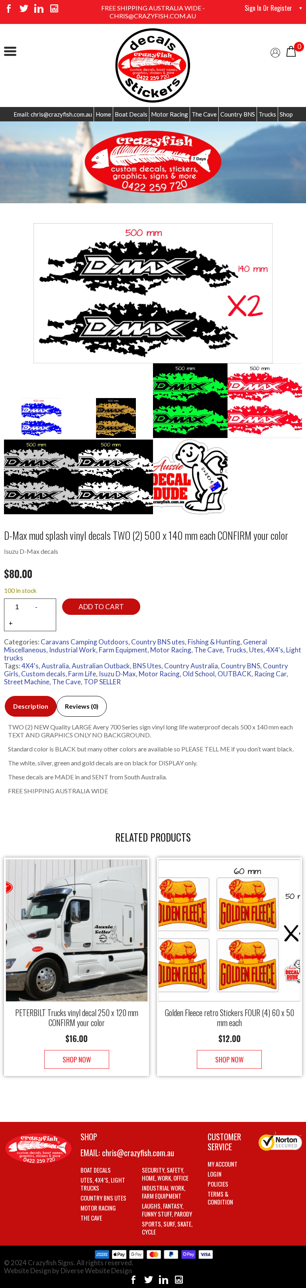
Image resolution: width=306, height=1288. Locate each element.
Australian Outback (101, 666)
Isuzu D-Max (117, 674)
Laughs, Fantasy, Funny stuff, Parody (167, 1210)
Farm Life (82, 674)
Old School (198, 674)
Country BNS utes (158, 642)
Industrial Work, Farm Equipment (98, 650)
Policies (218, 1183)
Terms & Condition (220, 1197)
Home (103, 114)
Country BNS (237, 114)
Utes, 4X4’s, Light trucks (102, 1184)
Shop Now (77, 1059)
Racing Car (270, 674)
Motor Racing (169, 114)
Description (30, 706)
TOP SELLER (102, 682)
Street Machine (26, 682)
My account (222, 1163)
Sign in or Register (268, 8)
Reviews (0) (81, 706)
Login (215, 1173)
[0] (291, 50)
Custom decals (43, 674)
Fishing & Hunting (214, 642)
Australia (55, 666)
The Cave (204, 114)
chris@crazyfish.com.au (138, 1153)
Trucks (267, 114)
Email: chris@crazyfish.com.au (53, 114)
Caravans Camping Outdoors (84, 642)
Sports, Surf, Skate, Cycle (167, 1228)
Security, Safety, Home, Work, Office (165, 1174)
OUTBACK (234, 674)
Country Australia (191, 666)
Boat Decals (131, 114)
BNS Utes (147, 666)
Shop (286, 114)
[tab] (31, 706)
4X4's (30, 666)
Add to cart (101, 606)
